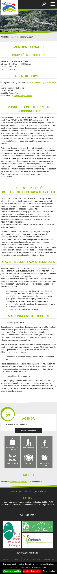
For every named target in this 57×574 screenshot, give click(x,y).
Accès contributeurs (32, 559)
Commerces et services (12, 448)
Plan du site (49, 559)
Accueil (15, 37)
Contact (16, 559)
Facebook (44, 447)
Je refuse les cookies (31, 571)
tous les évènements (28, 430)
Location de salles (44, 464)
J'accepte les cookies (12, 571)
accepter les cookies (18, 481)
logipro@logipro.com (23, 95)
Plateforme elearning (35, 82)
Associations (12, 463)
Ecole (28, 463)
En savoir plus (49, 571)
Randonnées (28, 447)
